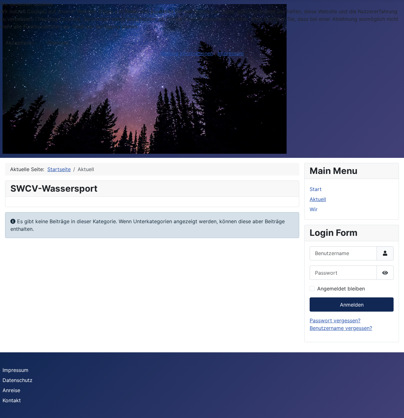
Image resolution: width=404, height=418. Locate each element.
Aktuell (318, 199)
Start (316, 189)
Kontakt (12, 400)
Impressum (15, 370)
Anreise (11, 390)
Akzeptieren (19, 42)
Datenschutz (18, 380)
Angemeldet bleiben (341, 288)
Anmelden (352, 305)
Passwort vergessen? (335, 320)
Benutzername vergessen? (341, 328)
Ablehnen (57, 42)
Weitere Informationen (186, 53)
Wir (314, 209)
